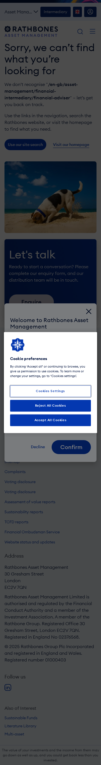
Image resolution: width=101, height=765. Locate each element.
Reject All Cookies (50, 405)
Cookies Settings (50, 391)
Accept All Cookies (50, 420)
